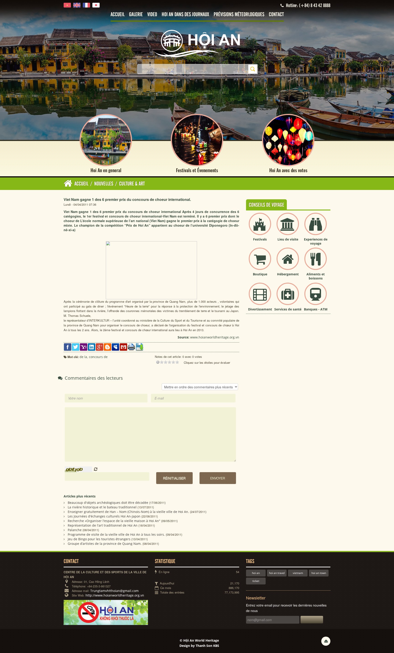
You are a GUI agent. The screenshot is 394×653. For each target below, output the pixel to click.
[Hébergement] (288, 262)
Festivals (260, 239)
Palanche (75, 530)
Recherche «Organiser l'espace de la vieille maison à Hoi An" (114, 521)
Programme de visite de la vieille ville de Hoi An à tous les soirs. (116, 534)
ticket (255, 581)
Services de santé (287, 309)
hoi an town (318, 573)
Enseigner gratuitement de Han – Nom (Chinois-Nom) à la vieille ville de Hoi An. (128, 512)
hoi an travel (277, 573)
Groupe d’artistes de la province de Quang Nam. (105, 543)
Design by (199, 645)
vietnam (298, 573)
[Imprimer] (131, 346)
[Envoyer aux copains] (123, 346)
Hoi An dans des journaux (185, 14)
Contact (276, 14)
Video (152, 14)
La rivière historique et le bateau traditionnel (102, 507)
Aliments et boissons (315, 276)
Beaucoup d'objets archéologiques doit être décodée (108, 502)
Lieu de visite (287, 239)
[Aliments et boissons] (316, 262)
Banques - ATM (315, 309)
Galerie (136, 14)
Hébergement (288, 274)
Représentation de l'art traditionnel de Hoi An (102, 525)
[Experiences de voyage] (315, 227)
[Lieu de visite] (287, 227)
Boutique (260, 274)
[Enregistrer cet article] (139, 346)
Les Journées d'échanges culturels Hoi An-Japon (104, 516)
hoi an (256, 573)
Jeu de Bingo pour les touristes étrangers (99, 539)
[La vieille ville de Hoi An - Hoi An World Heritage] (197, 43)
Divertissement (260, 309)
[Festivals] (260, 227)
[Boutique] (260, 262)
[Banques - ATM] (315, 297)
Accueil (117, 14)
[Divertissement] (260, 297)
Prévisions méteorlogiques (239, 14)
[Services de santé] (287, 297)
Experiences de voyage (315, 241)
